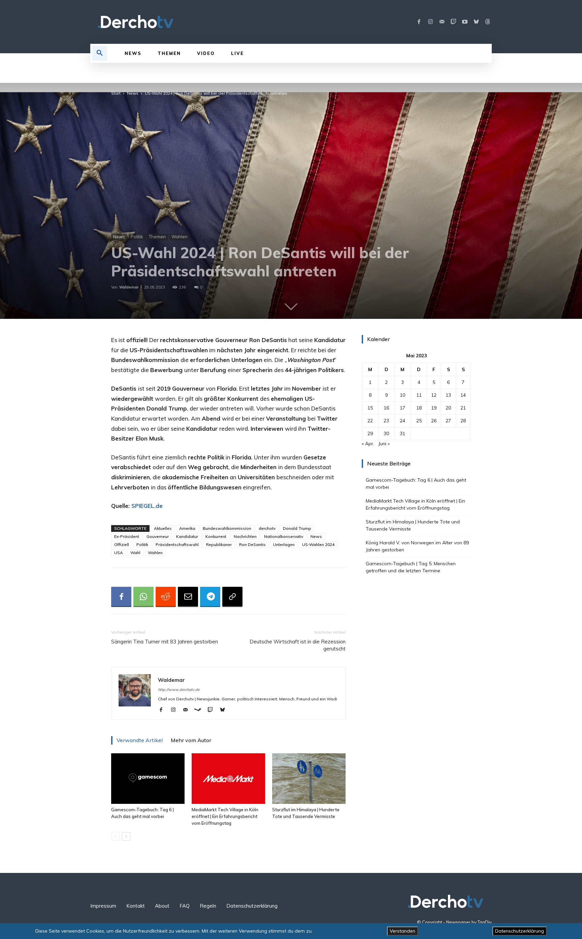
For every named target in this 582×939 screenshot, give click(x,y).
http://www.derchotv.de (179, 689)
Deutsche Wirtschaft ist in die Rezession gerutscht (298, 645)
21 (463, 408)
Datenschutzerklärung (519, 931)
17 (402, 408)
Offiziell (121, 544)
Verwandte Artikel (140, 740)
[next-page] (126, 836)
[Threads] (488, 22)
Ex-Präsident (126, 536)
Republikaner (219, 544)
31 (402, 433)
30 (386, 433)
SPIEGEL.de (147, 505)
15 (370, 408)
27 (448, 421)
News (132, 93)
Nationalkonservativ (283, 536)
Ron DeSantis (252, 544)
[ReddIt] (166, 597)
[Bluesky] (476, 22)
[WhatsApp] (143, 597)
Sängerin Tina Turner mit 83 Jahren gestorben (164, 641)
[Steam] (200, 710)
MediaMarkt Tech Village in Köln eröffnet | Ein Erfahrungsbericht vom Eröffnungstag (225, 816)
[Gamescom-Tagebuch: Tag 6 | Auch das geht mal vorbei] (148, 778)
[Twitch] (453, 22)
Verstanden (402, 931)
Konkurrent (215, 536)
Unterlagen (284, 544)
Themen (157, 236)
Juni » (384, 444)
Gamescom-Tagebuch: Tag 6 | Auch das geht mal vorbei (416, 483)
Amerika (187, 528)
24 (402, 421)
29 (370, 433)
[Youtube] (465, 22)
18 (419, 408)
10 (402, 395)
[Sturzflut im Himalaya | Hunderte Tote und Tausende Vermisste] (309, 778)
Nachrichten (245, 536)
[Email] (188, 597)
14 (463, 395)
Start (116, 93)
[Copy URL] (232, 597)
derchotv (267, 528)
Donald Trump (297, 528)
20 (448, 408)
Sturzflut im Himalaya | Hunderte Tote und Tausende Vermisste (413, 525)
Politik (137, 236)
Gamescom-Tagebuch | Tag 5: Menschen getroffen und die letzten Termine (411, 567)
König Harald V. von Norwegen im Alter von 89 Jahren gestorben (417, 546)
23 (386, 421)
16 (386, 408)
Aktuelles (163, 528)
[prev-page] (115, 836)
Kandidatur (187, 536)
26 (434, 421)
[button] (99, 53)
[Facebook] (419, 22)
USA (118, 552)
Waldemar (128, 287)
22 (370, 421)
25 (419, 421)
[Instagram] (430, 22)
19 (434, 408)
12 (434, 395)
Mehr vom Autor (191, 740)
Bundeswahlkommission (227, 528)
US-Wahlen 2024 (318, 544)
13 (448, 395)
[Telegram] (210, 597)
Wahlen (179, 236)
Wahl (135, 552)
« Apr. (368, 444)
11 (419, 395)
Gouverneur (158, 536)
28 (463, 421)
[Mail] (442, 22)
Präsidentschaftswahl (177, 544)
